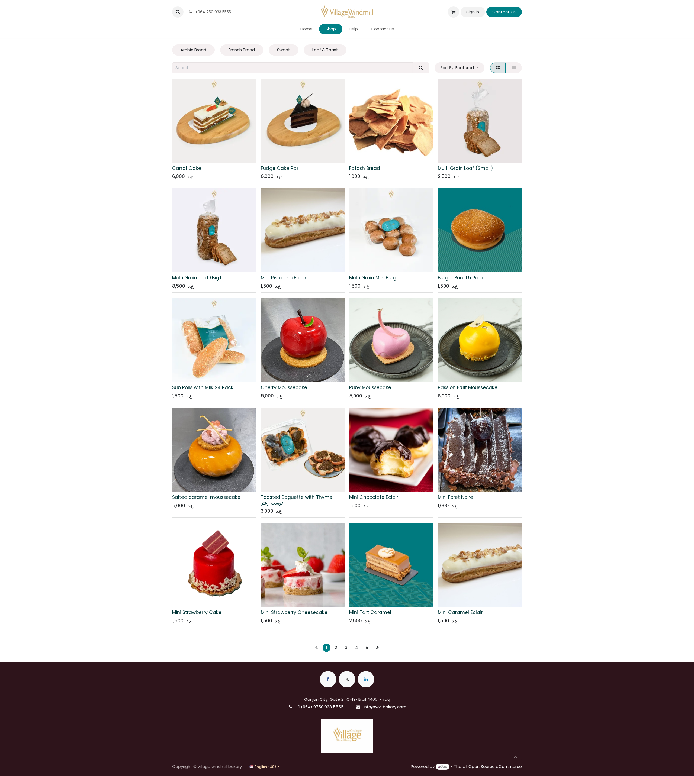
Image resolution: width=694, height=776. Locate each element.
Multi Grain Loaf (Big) (196, 277)
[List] (514, 67)
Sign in (472, 12)
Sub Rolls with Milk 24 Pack (202, 387)
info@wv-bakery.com (385, 707)
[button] (178, 12)
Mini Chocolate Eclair (373, 497)
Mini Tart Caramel (370, 612)
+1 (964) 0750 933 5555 (320, 707)
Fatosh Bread (364, 168)
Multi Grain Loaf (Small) (465, 168)
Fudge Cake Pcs (280, 168)
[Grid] (498, 67)
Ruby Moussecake (370, 387)
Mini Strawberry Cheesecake (294, 612)
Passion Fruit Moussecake (467, 387)
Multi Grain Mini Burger (375, 277)
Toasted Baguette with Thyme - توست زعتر (298, 500)
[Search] (421, 67)
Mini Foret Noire (455, 497)
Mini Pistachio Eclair (283, 277)
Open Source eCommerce (495, 766)
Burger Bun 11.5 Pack (461, 277)
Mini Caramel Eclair (460, 612)
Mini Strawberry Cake (196, 612)
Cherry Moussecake (284, 387)
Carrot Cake (186, 168)
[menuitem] (306, 29)
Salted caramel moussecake (206, 497)
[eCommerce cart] (453, 12)
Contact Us (504, 12)
